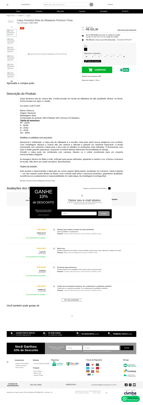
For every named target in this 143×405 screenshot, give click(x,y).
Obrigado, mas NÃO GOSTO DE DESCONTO (95, 188)
